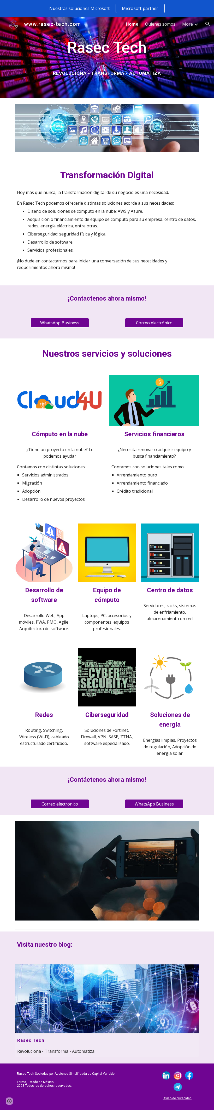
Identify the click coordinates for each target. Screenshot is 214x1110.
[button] (207, 24)
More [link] (187, 24)
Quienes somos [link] (160, 24)
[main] (107, 50)
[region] (107, 8)
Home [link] (132, 24)
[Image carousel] (107, 871)
